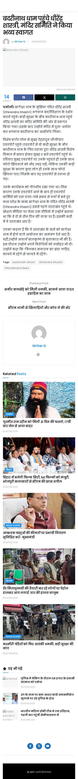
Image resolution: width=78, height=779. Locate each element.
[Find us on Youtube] (48, 746)
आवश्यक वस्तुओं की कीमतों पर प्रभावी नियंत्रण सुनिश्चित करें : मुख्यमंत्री (34, 535)
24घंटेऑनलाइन (43, 772)
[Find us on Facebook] (30, 746)
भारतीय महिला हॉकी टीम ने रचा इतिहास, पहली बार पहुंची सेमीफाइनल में (45, 713)
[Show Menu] (73, 5)
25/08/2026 (11, 431)
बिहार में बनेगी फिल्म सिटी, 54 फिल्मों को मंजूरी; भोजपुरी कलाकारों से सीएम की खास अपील (36, 479)
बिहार (9, 469)
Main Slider (13, 525)
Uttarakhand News (17, 268)
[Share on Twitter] (44, 97)
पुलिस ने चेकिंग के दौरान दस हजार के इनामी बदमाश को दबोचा (48, 680)
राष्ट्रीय (9, 414)
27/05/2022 (29, 687)
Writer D (20, 41)
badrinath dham (24, 262)
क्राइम (9, 580)
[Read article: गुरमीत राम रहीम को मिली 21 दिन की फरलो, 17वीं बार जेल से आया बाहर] (39, 400)
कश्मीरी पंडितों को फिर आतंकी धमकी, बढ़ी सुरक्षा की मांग (38, 646)
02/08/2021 (29, 719)
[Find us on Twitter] (39, 746)
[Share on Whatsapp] (65, 97)
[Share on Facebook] (24, 97)
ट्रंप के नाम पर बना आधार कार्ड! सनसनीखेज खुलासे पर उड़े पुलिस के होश (47, 696)
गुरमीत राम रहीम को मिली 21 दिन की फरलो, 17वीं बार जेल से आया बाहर (36, 424)
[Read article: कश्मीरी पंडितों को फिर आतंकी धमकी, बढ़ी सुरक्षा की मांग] (39, 622)
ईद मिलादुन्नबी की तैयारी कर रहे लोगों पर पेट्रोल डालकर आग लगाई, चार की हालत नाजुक (35, 590)
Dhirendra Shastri (51, 262)
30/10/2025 (29, 703)
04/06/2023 (39, 41)
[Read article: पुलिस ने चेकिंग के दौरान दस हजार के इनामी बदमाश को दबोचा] (10, 682)
